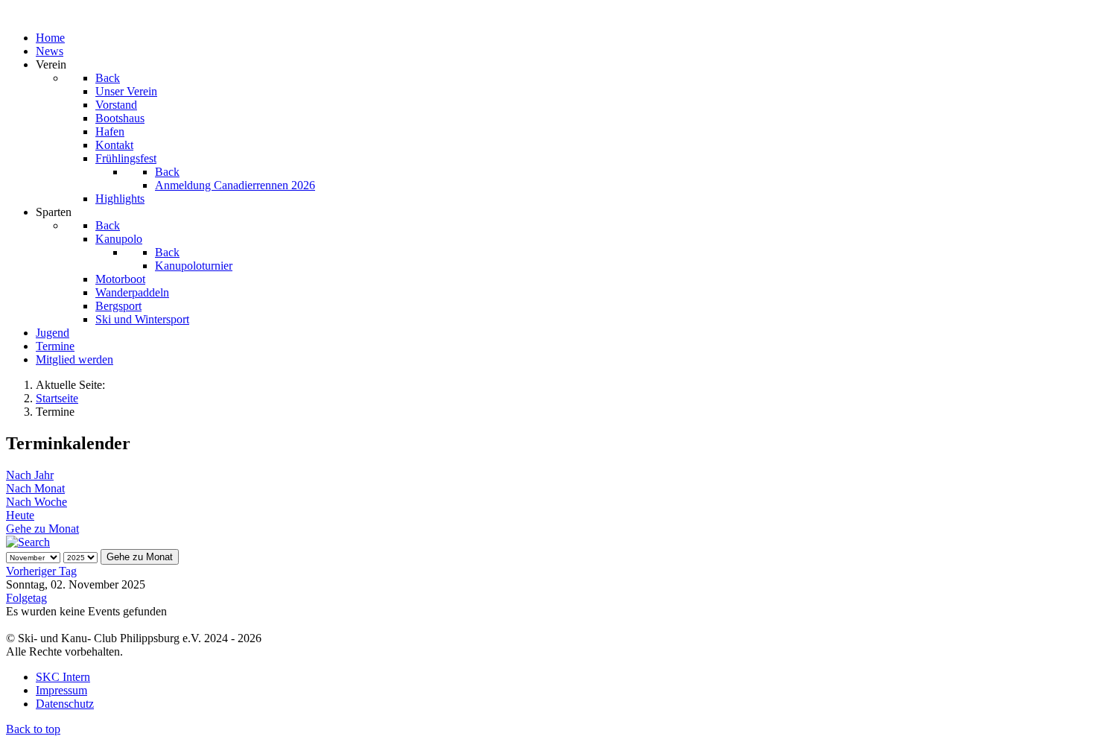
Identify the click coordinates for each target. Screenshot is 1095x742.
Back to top (33, 729)
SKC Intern (63, 676)
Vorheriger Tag (41, 571)
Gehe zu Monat (42, 528)
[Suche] (28, 542)
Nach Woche (36, 501)
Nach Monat (35, 488)
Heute (20, 515)
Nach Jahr (30, 475)
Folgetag (26, 598)
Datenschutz (65, 703)
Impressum (61, 690)
